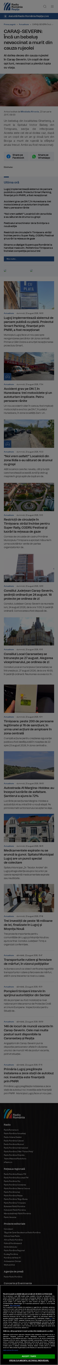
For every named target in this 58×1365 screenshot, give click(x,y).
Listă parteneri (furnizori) (10, 1350)
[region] (29, 1325)
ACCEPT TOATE (29, 1356)
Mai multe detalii (15, 1305)
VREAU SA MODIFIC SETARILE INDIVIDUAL (29, 1361)
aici (51, 1318)
